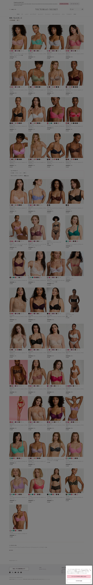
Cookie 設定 (79, 580)
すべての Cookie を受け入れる (79, 576)
